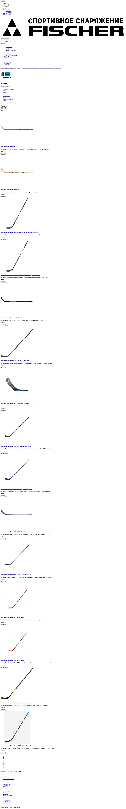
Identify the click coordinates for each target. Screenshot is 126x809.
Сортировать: (4, 106)
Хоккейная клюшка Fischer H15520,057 (10, 189)
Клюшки (5, 92)
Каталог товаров (7, 45)
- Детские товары (42, 68)
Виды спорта (6, 64)
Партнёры (5, 794)
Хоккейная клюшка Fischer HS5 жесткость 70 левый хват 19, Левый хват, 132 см (20, 232)
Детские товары (9, 51)
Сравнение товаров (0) (6, 102)
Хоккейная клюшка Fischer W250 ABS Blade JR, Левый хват (15, 403)
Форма (4, 97)
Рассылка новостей (7, 803)
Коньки (4, 93)
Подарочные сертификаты (9, 792)
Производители (6, 791)
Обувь (7, 49)
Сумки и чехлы (6, 96)
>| (3, 769)
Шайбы (4, 100)
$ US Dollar (6, 5)
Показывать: (3, 108)
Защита (4, 90)
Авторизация (9, 12)
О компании (6, 56)
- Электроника (50, 68)
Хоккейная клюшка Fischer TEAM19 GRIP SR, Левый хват (15, 360)
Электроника (9, 52)
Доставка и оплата (7, 57)
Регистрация (8, 11)
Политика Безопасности (8, 779)
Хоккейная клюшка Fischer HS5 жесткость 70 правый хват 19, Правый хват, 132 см (20, 275)
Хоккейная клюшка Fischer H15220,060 (10, 146)
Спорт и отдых (9, 47)
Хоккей (4, 65)
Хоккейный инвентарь (8, 99)
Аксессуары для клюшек (8, 89)
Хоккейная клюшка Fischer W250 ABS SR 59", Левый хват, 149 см (16, 489)
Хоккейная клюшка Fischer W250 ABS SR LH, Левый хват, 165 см (16, 531)
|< (3, 755)
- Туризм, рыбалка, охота (32, 68)
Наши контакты (6, 58)
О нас (4, 776)
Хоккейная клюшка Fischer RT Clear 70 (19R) (11, 317)
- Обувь (24, 68)
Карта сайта (5, 786)
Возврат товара (6, 785)
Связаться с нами (7, 784)
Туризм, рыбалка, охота (11, 50)
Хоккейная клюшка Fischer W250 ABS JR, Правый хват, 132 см (16, 446)
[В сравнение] (7, 282)
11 (3, 767)
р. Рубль (5, 6)
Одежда (7, 48)
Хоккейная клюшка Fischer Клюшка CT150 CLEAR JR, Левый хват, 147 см (19, 745)
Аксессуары (8, 54)
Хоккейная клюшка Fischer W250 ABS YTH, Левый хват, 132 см (16, 574)
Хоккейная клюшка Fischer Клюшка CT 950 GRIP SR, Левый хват (16, 703)
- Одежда (19, 68)
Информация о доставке (8, 777)
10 (3, 765)
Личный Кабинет (7, 800)
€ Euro (5, 3)
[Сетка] (2, 105)
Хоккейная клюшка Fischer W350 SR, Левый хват (12, 617)
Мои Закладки (6, 802)
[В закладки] (6, 282)
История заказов (6, 801)
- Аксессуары (58, 68)
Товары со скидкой (7, 795)
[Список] (1, 105)
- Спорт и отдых (12, 68)
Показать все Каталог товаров (10, 55)
